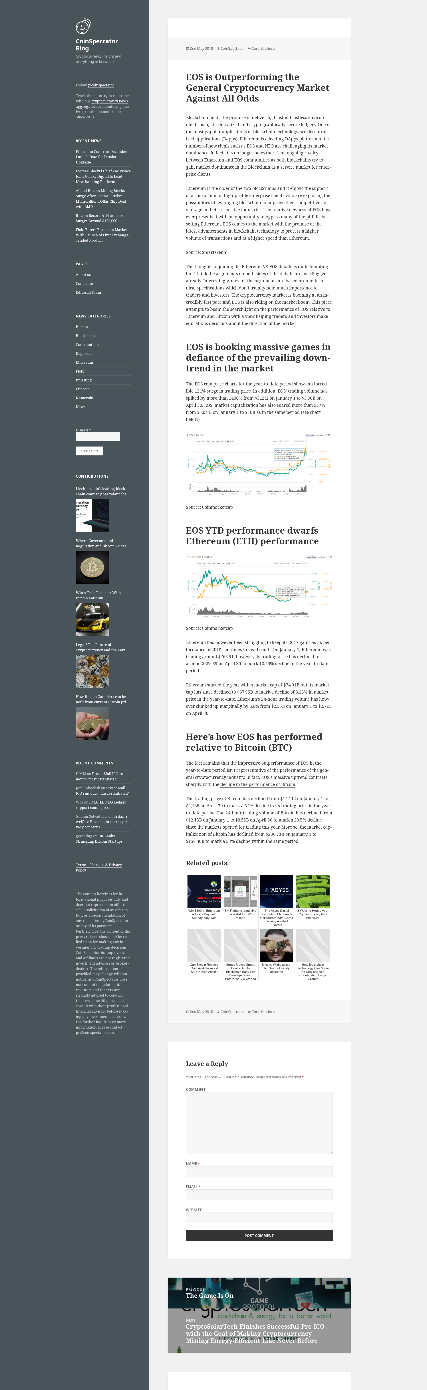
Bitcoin (82, 326)
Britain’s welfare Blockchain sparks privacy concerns (102, 822)
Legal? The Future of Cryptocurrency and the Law (100, 647)
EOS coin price (209, 384)
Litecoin (83, 389)
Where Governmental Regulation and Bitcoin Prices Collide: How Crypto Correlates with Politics (102, 543)
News (80, 406)
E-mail (83, 430)
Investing (84, 380)
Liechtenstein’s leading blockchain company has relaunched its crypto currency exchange (102, 491)
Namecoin (84, 397)
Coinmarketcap (217, 507)
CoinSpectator (232, 48)
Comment (196, 1089)
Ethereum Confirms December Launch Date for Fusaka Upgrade (102, 157)
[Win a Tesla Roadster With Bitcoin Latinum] (92, 619)
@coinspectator (101, 85)
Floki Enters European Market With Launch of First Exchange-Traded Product (103, 235)
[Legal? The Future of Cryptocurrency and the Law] (92, 671)
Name (193, 1163)
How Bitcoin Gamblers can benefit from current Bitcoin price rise (103, 699)
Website (194, 1209)
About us (83, 274)
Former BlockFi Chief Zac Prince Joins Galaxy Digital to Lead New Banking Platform (103, 176)
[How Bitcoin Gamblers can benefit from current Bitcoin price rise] (92, 723)
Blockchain (85, 335)
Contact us (84, 283)
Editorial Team (88, 292)
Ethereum (84, 362)
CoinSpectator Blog (97, 44)
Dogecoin (84, 353)
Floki (80, 371)
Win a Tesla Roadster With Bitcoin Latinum (98, 595)
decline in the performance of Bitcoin (257, 784)
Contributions (87, 344)
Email (193, 1186)
